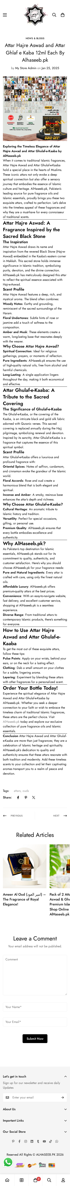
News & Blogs (35, 38)
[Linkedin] (32, 1141)
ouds (26, 791)
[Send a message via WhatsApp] (8, 1162)
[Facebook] (18, 797)
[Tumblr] (38, 1141)
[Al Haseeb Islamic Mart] (35, 15)
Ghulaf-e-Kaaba (18, 414)
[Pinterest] (26, 797)
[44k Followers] (19, 1141)
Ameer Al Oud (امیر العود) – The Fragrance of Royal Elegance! (24, 899)
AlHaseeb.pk (12, 156)
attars (17, 791)
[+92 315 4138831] (57, 1141)
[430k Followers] (50, 1141)
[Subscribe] (62, 1097)
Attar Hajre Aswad (15, 247)
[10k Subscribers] (44, 1141)
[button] (62, 14)
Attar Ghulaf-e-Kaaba (31, 698)
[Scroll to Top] (63, 1165)
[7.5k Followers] (26, 1141)
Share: (7, 797)
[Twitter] (33, 797)
